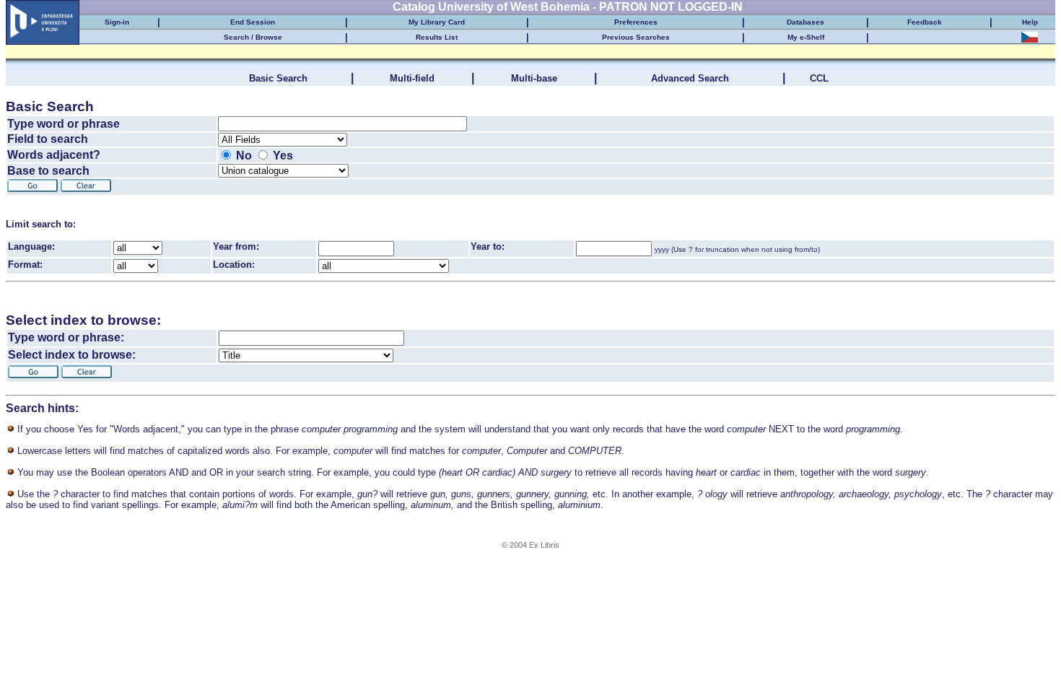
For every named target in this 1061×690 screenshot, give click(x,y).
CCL (820, 78)
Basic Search (278, 78)
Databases (805, 22)
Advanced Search (690, 78)
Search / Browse (253, 37)
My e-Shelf (805, 37)
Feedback (924, 22)
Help (1030, 22)
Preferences (636, 22)
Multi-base (534, 78)
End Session (252, 22)
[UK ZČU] (42, 19)
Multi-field (412, 78)
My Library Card (437, 22)
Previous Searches (636, 37)
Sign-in (117, 22)
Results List (437, 37)
